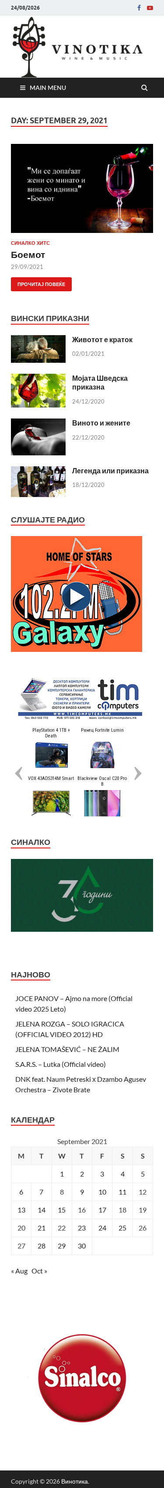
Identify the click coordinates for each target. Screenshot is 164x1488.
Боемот (28, 254)
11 (122, 1192)
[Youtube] (150, 8)
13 (21, 1209)
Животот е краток (102, 339)
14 (41, 1209)
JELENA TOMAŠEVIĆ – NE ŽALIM (67, 1049)
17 (102, 1209)
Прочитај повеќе (38, 282)
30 (82, 1245)
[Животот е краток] (38, 340)
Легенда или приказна (110, 470)
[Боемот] (82, 192)
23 (82, 1227)
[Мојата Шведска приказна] (38, 379)
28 (41, 1245)
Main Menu (48, 87)
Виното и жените (101, 422)
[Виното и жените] (38, 423)
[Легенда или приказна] (38, 471)
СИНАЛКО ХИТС (30, 243)
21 (41, 1227)
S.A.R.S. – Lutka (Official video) (60, 1064)
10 (102, 1192)
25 (122, 1227)
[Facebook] (139, 8)
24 (102, 1227)
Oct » (39, 1270)
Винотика (74, 1481)
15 (62, 1209)
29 (62, 1245)
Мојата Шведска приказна (100, 382)
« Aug (19, 1270)
